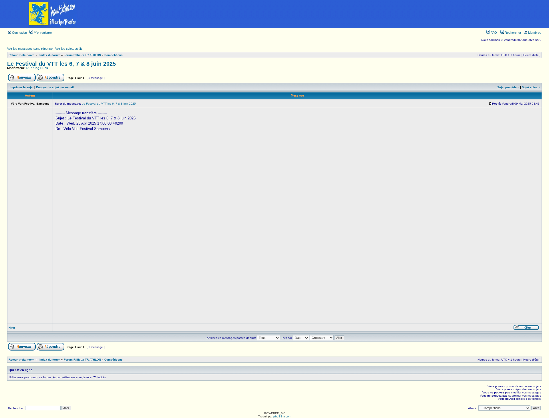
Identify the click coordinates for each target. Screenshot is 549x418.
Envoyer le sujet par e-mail (55, 87)
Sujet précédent (508, 87)
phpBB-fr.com (282, 416)
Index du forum (49, 55)
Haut (12, 327)
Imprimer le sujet (21, 87)
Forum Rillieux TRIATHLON (82, 55)
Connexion (19, 32)
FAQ (493, 32)
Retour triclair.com (21, 55)
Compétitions (113, 55)
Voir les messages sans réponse (30, 48)
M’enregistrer (42, 32)
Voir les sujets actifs (69, 48)
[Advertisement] (327, 14)
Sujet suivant (531, 87)
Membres (534, 32)
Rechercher (512, 32)
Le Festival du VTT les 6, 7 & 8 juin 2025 (61, 64)
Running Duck (37, 68)
